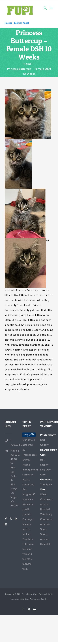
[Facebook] (6, 518)
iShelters (27, 539)
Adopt (26, 22)
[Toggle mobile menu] (51, 8)
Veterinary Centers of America (46, 519)
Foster (17, 22)
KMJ (46, 599)
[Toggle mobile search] (45, 8)
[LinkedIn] (16, 518)
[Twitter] (11, 518)
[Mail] (6, 524)
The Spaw (46, 484)
